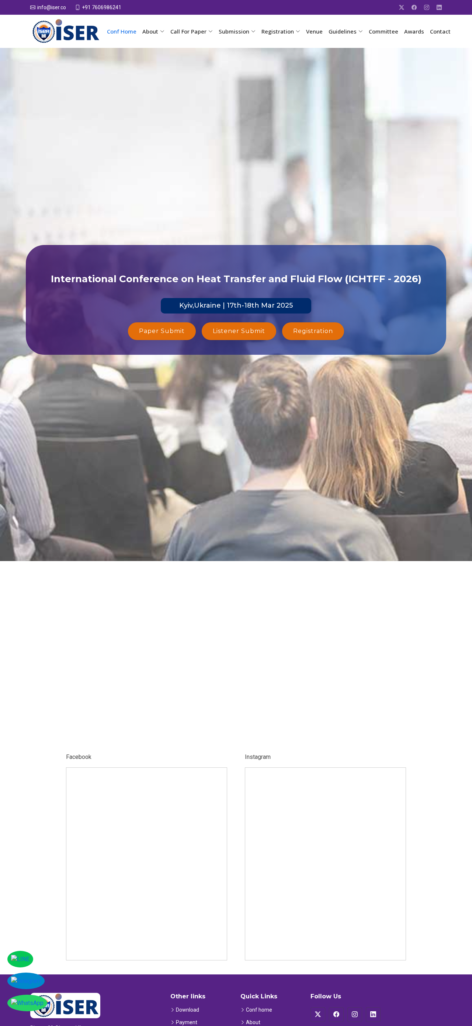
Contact (440, 31)
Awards (414, 31)
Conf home (259, 1009)
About (253, 1022)
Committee (383, 31)
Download (187, 1009)
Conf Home (121, 31)
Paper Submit (162, 331)
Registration (313, 331)
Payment (186, 1022)
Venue (314, 31)
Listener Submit (239, 331)
